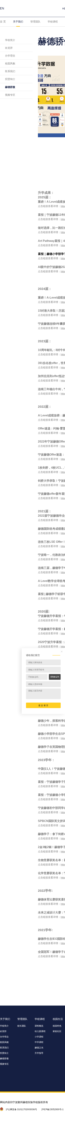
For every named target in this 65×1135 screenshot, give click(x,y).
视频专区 (10, 94)
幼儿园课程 (40, 1031)
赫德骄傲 (10, 87)
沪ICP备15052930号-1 (52, 1109)
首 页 (3, 21)
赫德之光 (39, 1047)
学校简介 (10, 40)
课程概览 (39, 1026)
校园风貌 (10, 63)
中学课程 (39, 1042)
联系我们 (10, 71)
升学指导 (39, 1053)
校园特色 (57, 1026)
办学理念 (10, 55)
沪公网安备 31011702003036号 (21, 1109)
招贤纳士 (10, 79)
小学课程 (39, 1036)
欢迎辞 (9, 47)
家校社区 (57, 1031)
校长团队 (21, 1026)
